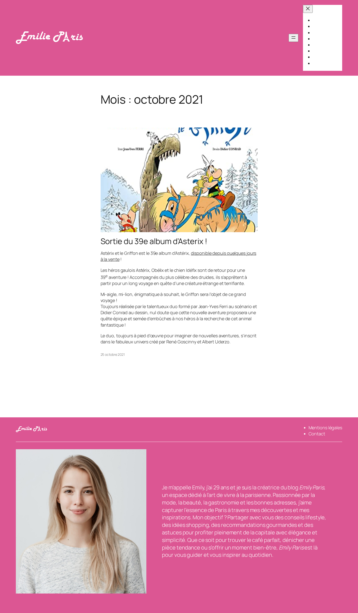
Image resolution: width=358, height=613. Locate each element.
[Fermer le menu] (308, 9)
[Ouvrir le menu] (293, 38)
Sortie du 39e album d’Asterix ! (154, 241)
